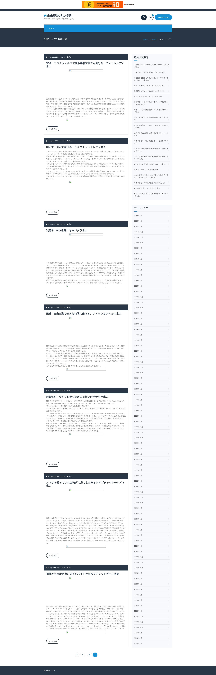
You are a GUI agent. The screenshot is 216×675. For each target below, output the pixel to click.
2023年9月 (138, 378)
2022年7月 (138, 454)
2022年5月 (138, 465)
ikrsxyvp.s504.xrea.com (56, 57)
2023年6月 (138, 394)
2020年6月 (138, 589)
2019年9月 (138, 633)
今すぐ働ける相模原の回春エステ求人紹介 (149, 183)
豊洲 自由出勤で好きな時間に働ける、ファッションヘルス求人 (83, 313)
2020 (154, 39)
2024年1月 (138, 356)
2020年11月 (138, 562)
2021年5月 (138, 530)
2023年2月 (138, 416)
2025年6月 (138, 264)
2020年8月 (138, 578)
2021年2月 (138, 546)
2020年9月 (138, 573)
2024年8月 (138, 318)
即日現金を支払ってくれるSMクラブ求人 (149, 91)
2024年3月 (138, 345)
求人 (70, 57)
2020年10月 (138, 568)
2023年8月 (138, 383)
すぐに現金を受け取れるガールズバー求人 (149, 164)
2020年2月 (138, 611)
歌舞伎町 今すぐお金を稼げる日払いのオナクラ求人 (77, 396)
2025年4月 (138, 275)
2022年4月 (138, 470)
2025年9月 (138, 248)
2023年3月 (138, 410)
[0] (152, 17)
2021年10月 (138, 503)
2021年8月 (138, 513)
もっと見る (53, 129)
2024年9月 (138, 313)
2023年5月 (138, 400)
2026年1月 (138, 226)
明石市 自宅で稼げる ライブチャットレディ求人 (76, 147)
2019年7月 (138, 643)
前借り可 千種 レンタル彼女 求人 (146, 169)
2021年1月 (138, 551)
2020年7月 (138, 584)
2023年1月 (138, 421)
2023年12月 (138, 362)
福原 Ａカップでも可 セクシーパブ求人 (149, 86)
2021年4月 (138, 535)
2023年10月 (138, 373)
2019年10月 (138, 627)
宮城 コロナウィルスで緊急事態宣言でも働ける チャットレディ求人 (85, 64)
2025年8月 (138, 253)
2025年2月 (138, 286)
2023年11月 (138, 367)
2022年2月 (138, 481)
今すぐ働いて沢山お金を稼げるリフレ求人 (149, 72)
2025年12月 (138, 232)
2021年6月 (138, 524)
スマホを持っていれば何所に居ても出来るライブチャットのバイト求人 (85, 484)
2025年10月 (138, 243)
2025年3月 (138, 280)
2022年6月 (138, 459)
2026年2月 (138, 221)
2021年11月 (138, 497)
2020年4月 (138, 600)
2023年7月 (138, 389)
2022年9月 (138, 443)
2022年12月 (138, 427)
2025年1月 (138, 291)
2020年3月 (138, 605)
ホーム (51, 28)
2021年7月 (138, 519)
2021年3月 (138, 540)
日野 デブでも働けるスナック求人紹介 (148, 96)
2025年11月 (138, 237)
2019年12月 (138, 616)
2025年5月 (138, 270)
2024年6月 (138, 329)
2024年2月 (138, 351)
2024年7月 (138, 324)
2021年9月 (138, 508)
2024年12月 (138, 297)
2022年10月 (138, 438)
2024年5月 (138, 335)
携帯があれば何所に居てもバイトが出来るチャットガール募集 (82, 573)
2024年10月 (138, 308)
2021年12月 (138, 492)
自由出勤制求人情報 (59, 17)
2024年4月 (138, 340)
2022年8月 (138, 448)
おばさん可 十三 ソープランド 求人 (147, 188)
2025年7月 (138, 259)
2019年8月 (138, 638)
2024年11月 (138, 302)
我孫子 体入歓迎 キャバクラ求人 (66, 230)
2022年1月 (138, 486)
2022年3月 (138, 475)
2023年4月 (138, 405)
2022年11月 (138, 432)
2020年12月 (138, 557)
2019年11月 (138, 622)
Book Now (164, 17)
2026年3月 (138, 215)
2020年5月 (138, 595)
